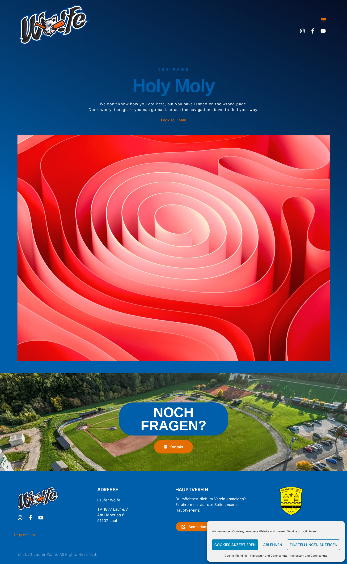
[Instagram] (302, 31)
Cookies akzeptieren (235, 545)
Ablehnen (272, 545)
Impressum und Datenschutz (269, 555)
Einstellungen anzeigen (313, 545)
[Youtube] (323, 31)
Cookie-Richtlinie (236, 555)
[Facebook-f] (312, 31)
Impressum (24, 534)
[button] (323, 20)
